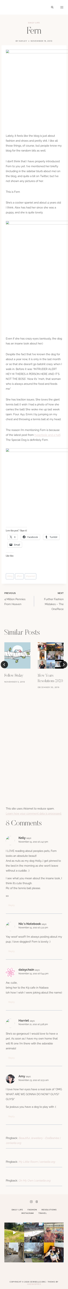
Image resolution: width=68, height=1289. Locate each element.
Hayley (23, 41)
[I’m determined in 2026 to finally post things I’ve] (34, 1252)
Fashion (32, 1210)
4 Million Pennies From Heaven (14, 599)
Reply (11, 905)
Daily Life (34, 23)
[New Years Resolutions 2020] (51, 655)
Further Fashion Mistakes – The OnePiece (54, 601)
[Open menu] (62, 7)
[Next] (63, 664)
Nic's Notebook (29, 924)
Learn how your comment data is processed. (34, 813)
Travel (42, 1213)
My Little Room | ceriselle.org (36, 1161)
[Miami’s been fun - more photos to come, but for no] (54, 1232)
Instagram (27, 1213)
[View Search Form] (52, 7)
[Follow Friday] (17, 655)
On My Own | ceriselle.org (34, 1180)
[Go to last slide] (4, 664)
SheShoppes (34, 1284)
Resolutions (49, 1210)
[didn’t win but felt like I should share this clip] (34, 1232)
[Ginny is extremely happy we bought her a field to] (14, 1232)
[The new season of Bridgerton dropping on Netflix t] (14, 1252)
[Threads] (37, 1201)
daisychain (26, 969)
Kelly (22, 838)
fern (19, 576)
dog (10, 576)
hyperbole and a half (47, 435)
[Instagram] (31, 1201)
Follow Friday (13, 676)
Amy (21, 1076)
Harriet (23, 1020)
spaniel (30, 576)
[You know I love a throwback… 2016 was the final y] (54, 1252)
